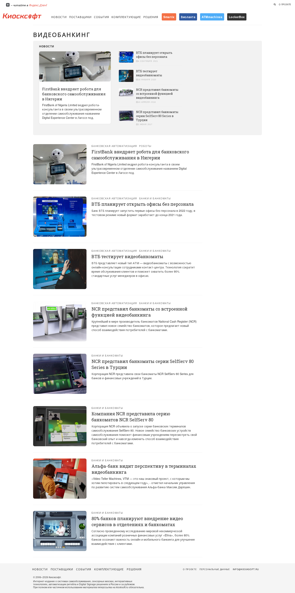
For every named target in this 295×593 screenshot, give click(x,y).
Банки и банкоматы (155, 198)
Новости (59, 17)
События (101, 17)
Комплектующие (126, 17)
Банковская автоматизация (114, 146)
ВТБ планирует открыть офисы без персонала (154, 55)
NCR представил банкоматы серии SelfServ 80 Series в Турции (157, 116)
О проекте (285, 4)
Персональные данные (214, 569)
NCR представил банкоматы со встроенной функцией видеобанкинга (157, 94)
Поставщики (80, 17)
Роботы (145, 146)
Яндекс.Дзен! (38, 5)
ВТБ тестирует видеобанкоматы (149, 73)
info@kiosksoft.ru (246, 569)
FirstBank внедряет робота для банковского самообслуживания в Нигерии (74, 94)
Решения (150, 17)
